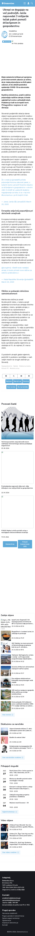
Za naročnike (23, 387)
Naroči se (17, 381)
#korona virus (14, 368)
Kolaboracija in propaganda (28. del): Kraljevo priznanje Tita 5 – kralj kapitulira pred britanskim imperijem (21, 747)
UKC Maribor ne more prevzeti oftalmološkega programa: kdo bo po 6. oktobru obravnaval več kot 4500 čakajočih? (22, 645)
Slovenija (7, 41)
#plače (15, 366)
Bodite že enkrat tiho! (17, 737)
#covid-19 (5, 368)
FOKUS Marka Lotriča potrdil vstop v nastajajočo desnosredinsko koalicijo (14, 532)
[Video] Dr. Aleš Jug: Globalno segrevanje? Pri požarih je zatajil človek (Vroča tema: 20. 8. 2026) (21, 843)
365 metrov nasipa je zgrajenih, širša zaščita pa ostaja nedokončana (23, 692)
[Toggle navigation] (24, 3)
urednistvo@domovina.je (11, 898)
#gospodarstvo (6, 366)
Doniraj (26, 381)
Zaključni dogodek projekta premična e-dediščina (19, 796)
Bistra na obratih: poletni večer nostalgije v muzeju (21, 780)
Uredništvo (13, 31)
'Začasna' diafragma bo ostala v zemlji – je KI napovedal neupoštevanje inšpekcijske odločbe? (22, 657)
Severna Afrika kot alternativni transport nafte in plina (23, 668)
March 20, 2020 (7, 282)
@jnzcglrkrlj (6, 268)
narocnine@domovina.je (11, 900)
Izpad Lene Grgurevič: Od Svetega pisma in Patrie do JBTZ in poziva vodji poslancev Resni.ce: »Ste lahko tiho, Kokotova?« (22, 622)
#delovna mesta (25, 366)
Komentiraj (10, 544)
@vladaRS (16, 180)
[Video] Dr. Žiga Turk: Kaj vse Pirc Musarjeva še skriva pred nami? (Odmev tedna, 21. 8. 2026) (21, 835)
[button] (32, 3)
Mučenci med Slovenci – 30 (19, 803)
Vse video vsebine (9, 852)
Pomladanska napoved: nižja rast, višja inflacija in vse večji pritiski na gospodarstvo (17, 487)
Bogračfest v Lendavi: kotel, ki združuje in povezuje (23, 633)
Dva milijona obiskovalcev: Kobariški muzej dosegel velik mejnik (22, 680)
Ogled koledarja (8, 812)
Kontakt (5, 925)
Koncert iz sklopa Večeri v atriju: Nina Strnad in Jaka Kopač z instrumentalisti (21, 788)
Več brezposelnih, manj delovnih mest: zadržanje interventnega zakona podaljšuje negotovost (16, 444)
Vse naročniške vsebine (11, 757)
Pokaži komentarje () (24, 544)
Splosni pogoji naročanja (10, 918)
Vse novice (11, 387)
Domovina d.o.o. (8, 881)
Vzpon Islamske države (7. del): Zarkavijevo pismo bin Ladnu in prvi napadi (21, 730)
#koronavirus (6, 195)
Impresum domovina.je (10, 923)
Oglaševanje (6, 920)
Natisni (9, 381)
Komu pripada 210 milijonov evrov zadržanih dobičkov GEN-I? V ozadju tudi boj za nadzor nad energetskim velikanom (23, 704)
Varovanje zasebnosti (9, 913)
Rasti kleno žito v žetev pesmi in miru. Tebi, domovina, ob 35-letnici (21, 772)
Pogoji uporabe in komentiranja (13, 916)
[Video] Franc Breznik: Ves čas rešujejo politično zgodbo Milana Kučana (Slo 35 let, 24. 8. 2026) (21, 826)
